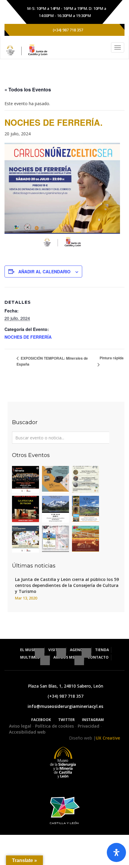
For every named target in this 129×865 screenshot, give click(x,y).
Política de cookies (55, 726)
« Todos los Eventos (27, 89)
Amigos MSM (66, 657)
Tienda (102, 649)
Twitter (66, 719)
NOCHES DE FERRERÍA (28, 337)
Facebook (41, 719)
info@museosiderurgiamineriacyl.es (65, 706)
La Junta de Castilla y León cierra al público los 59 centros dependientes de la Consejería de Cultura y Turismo (67, 585)
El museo (29, 649)
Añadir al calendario (44, 271)
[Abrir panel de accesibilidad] (116, 852)
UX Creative (108, 738)
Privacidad (89, 726)
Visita (54, 649)
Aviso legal (20, 726)
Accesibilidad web (27, 732)
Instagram (93, 719)
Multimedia (32, 657)
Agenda (78, 649)
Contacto (98, 657)
